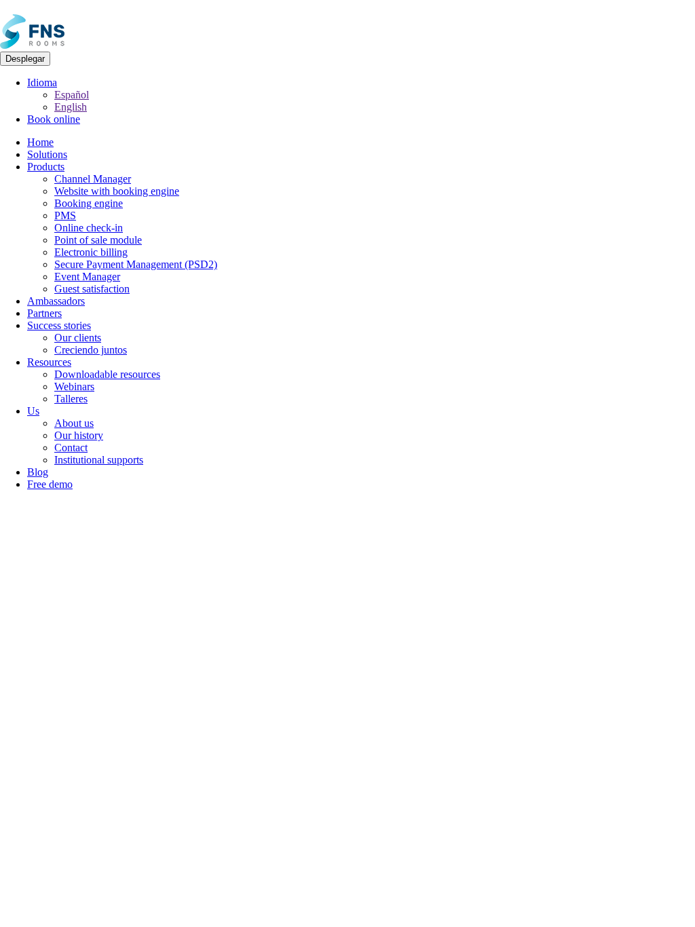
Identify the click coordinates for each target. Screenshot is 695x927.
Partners (44, 313)
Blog (37, 472)
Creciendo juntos (90, 350)
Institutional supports (98, 460)
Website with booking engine (116, 191)
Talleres (71, 398)
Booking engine (88, 203)
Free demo (50, 484)
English (70, 107)
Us (33, 411)
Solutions (47, 154)
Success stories (59, 325)
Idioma (42, 82)
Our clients (77, 337)
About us (74, 423)
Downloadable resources (107, 374)
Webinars (74, 386)
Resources (49, 362)
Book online (53, 119)
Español (71, 94)
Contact (71, 447)
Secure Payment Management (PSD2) (135, 264)
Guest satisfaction (92, 289)
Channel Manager (92, 179)
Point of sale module (98, 240)
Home (40, 142)
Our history (78, 435)
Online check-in (88, 227)
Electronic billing (91, 252)
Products (45, 166)
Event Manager (87, 276)
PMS (65, 215)
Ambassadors (56, 301)
